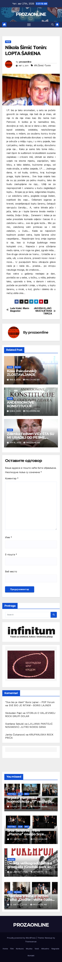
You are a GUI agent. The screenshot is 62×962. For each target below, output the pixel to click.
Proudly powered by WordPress (21, 938)
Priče (8, 42)
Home (5, 948)
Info (26, 794)
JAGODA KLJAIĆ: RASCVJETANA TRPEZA (43, 311)
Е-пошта (11, 554)
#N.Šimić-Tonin (42, 65)
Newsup (48, 938)
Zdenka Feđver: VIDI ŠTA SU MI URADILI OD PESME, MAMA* (30, 437)
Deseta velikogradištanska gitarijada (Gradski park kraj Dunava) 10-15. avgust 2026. (30, 867)
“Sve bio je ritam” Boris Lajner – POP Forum (30, 702)
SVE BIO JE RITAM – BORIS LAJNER (30, 705)
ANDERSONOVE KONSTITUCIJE (21, 404)
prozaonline (25, 62)
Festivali (12, 794)
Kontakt (31, 955)
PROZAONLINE (31, 14)
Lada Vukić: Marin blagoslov (19, 309)
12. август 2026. (19, 904)
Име (8, 537)
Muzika (11, 859)
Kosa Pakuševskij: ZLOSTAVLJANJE (22, 373)
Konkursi (20, 948)
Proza (17, 367)
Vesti (37, 948)
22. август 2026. (19, 839)
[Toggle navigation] (29, 25)
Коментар (11, 478)
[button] (52, 24)
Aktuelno (45, 948)
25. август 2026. (19, 806)
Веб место (11, 571)
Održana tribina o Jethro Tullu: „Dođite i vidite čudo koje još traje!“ (29, 899)
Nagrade (55, 948)
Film (20, 794)
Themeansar (30, 941)
